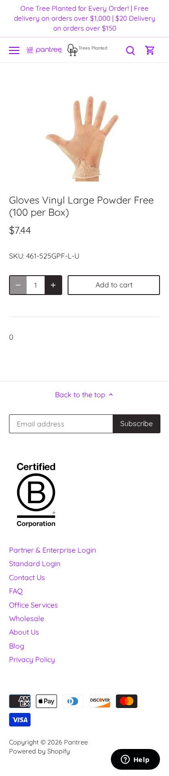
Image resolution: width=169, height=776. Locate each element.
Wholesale (26, 618)
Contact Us (27, 577)
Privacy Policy (32, 659)
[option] (84, 131)
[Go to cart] (150, 49)
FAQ (16, 590)
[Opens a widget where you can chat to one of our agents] (135, 760)
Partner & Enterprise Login (52, 549)
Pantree (76, 742)
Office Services (33, 604)
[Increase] (53, 285)
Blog (16, 645)
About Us (24, 631)
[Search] (130, 49)
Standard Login (34, 563)
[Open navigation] (14, 50)
